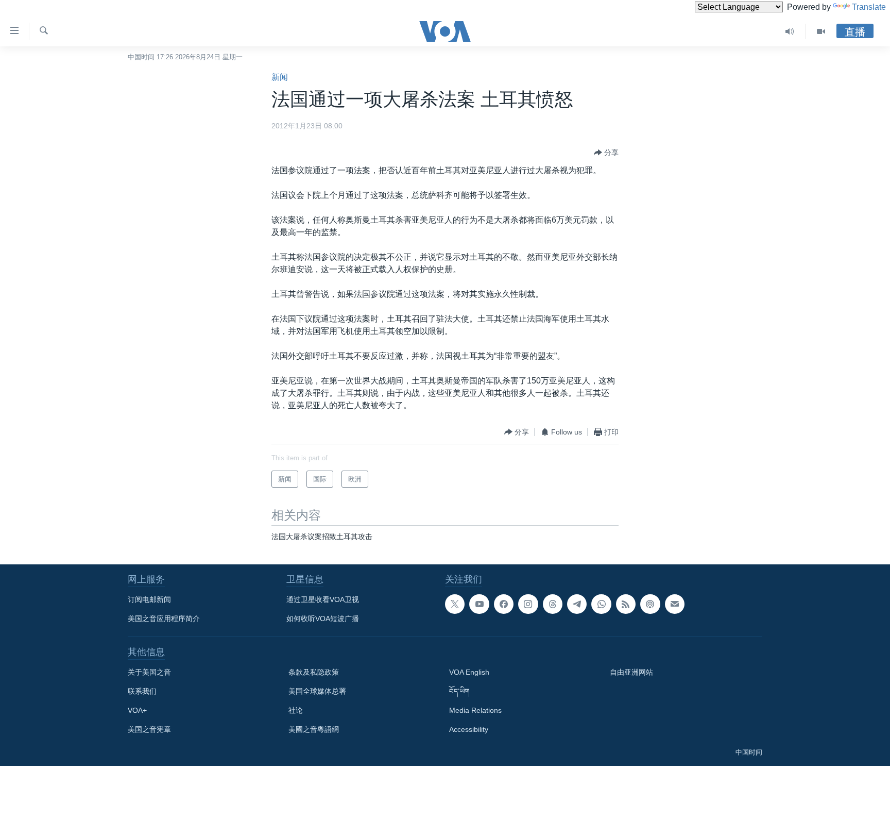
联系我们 (142, 691)
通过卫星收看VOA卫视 (322, 599)
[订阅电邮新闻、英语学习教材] (674, 604)
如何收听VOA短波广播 (322, 618)
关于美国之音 (149, 672)
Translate (869, 7)
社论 (295, 710)
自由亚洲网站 (631, 672)
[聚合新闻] (626, 604)
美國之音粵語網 (313, 729)
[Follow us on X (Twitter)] (455, 604)
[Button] (606, 152)
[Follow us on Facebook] (504, 604)
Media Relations (475, 710)
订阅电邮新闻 (149, 599)
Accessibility (468, 729)
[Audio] (790, 31)
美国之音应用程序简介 (164, 618)
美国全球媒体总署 (317, 691)
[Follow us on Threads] (552, 604)
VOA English (469, 672)
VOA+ (137, 710)
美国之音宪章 (149, 729)
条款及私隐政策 (313, 672)
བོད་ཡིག (459, 691)
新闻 (279, 77)
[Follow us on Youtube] (479, 604)
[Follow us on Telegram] (577, 604)
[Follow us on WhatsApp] (601, 604)
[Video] (821, 31)
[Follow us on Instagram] (528, 604)
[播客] (650, 604)
